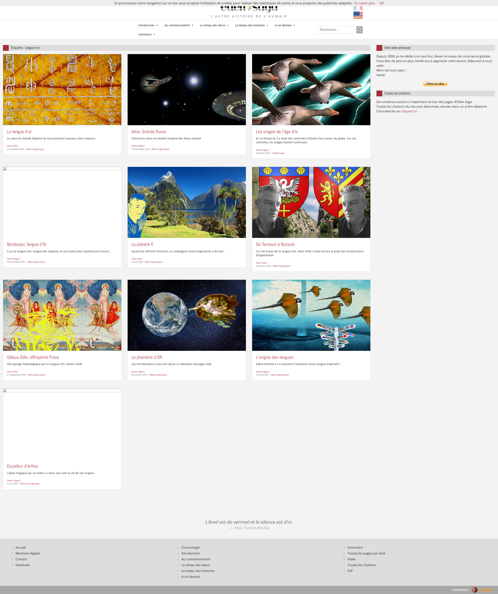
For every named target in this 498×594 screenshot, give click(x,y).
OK (382, 3)
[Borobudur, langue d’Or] (62, 202)
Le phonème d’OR (147, 357)
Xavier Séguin (138, 145)
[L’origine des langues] (311, 315)
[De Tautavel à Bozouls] (311, 202)
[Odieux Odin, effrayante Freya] (62, 315)
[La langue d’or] (62, 89)
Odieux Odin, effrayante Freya (33, 357)
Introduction (146, 25)
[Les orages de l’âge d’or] (311, 89)
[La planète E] (187, 202)
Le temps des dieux (212, 25)
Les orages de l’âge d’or (277, 131)
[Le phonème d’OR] (187, 315)
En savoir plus (364, 3)
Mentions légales (28, 553)
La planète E (142, 244)
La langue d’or (19, 131)
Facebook (23, 565)
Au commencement (177, 25)
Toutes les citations (362, 565)
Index (352, 559)
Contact (21, 559)
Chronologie (190, 547)
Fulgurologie (278, 152)
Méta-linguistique (35, 149)
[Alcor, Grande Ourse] (187, 89)
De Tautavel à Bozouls (275, 244)
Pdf (350, 571)
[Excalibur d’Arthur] (62, 424)
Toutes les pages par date (366, 553)
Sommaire (145, 34)
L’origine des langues (274, 357)
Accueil (21, 547)
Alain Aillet (12, 145)
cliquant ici (409, 111)
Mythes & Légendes (29, 483)
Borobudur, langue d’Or (26, 244)
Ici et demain (283, 25)
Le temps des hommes (250, 25)
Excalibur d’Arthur (22, 466)
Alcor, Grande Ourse (149, 131)
